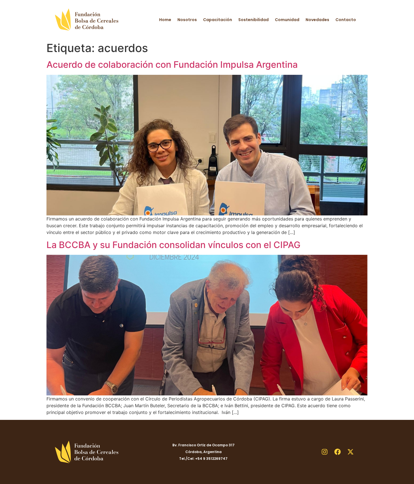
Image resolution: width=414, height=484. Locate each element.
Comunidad (287, 20)
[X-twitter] (350, 451)
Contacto (345, 20)
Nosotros (187, 20)
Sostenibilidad (253, 20)
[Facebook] (337, 451)
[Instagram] (324, 451)
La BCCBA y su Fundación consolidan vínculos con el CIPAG (173, 244)
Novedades (317, 20)
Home (165, 20)
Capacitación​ (217, 20)
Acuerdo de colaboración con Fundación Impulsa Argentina (172, 64)
